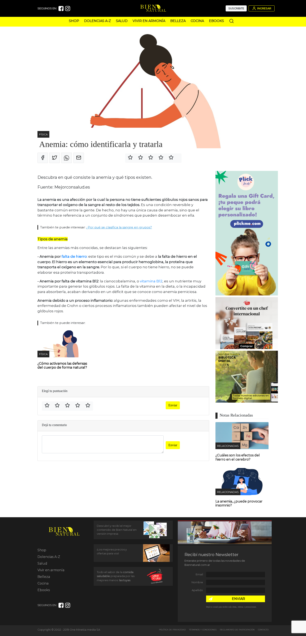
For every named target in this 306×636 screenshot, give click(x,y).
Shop (74, 21)
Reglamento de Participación (237, 630)
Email (199, 574)
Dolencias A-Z (97, 21)
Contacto (263, 630)
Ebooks (216, 21)
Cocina (197, 21)
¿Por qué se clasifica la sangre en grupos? (119, 227)
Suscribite (236, 8)
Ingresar (264, 8)
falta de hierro (74, 256)
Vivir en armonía (149, 21)
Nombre (197, 582)
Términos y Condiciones (202, 630)
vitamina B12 (151, 281)
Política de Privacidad (172, 630)
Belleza (178, 21)
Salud (122, 21)
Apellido (197, 590)
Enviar (172, 405)
